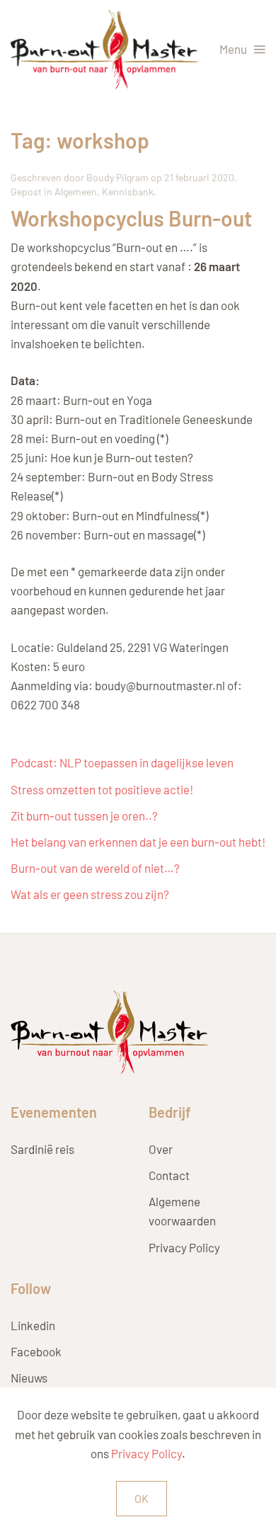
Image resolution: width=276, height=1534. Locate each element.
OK (141, 1498)
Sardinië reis (42, 1149)
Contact (169, 1175)
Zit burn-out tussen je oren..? (84, 815)
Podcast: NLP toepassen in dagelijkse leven (122, 762)
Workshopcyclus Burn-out (131, 218)
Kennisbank (128, 191)
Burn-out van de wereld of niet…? (95, 868)
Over (161, 1149)
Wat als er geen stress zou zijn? (90, 894)
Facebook (36, 1351)
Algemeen (75, 191)
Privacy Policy (184, 1247)
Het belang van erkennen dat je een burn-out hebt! (138, 842)
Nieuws (29, 1377)
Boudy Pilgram (117, 177)
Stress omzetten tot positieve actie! (102, 789)
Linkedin (33, 1325)
